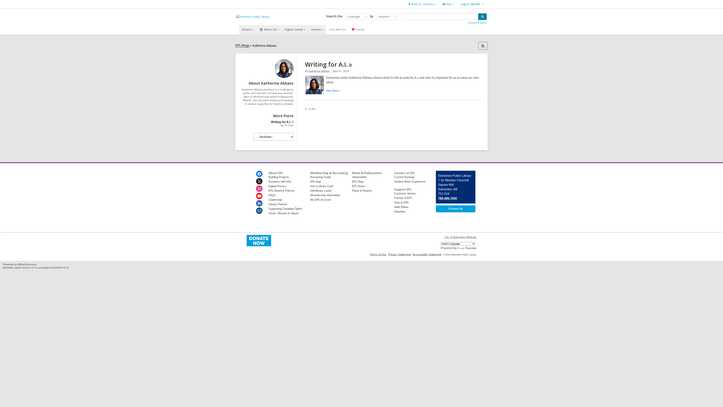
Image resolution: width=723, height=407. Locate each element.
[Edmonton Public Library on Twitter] (259, 181)
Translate (470, 248)
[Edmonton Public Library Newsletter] (259, 210)
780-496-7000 (447, 198)
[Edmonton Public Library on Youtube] (259, 196)
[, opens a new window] (259, 245)
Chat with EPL (337, 29)
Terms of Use (378, 254)
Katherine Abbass (319, 71)
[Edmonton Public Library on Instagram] (259, 188)
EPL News (358, 186)
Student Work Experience (410, 181)
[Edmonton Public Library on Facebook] (259, 174)
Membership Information (325, 195)
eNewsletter (359, 177)
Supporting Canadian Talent (285, 208)
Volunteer (400, 211)
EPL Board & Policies (281, 190)
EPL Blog (357, 181)
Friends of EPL (403, 198)
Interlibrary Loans (321, 190)
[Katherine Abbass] (284, 77)
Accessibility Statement (427, 254)
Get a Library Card (321, 186)
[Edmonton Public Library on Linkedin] (259, 203)
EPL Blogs (242, 45)
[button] (422, 4)
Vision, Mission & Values (283, 213)
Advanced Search (477, 22)
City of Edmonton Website (460, 237)
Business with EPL (280, 181)
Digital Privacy (277, 186)
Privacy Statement (399, 254)
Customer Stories (405, 193)
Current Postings (404, 177)
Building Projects (278, 177)
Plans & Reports (362, 190)
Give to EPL (401, 202)
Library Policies (277, 204)
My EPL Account (320, 199)
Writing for (281, 122)
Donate (360, 29)
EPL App (315, 181)
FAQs (272, 195)
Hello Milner (401, 207)
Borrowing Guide (320, 177)
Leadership (275, 199)
